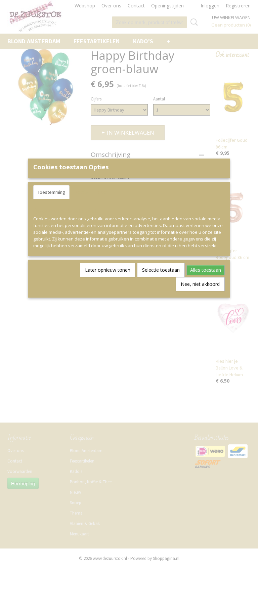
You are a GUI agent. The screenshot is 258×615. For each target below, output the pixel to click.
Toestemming (51, 192)
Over (103, 192)
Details (81, 192)
